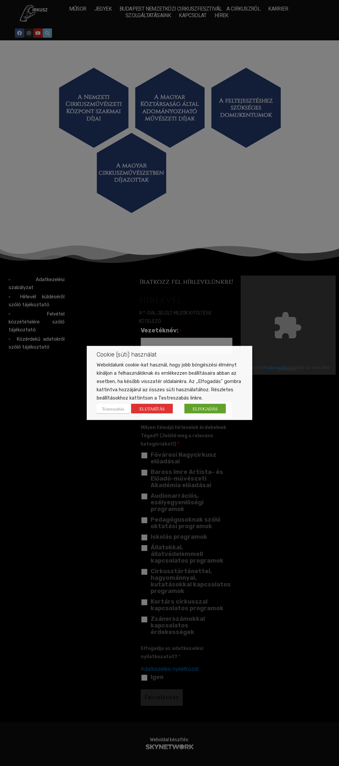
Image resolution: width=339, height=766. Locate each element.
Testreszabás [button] (113, 408)
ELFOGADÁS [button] (205, 408)
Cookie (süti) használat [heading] (127, 354)
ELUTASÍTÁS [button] (152, 408)
